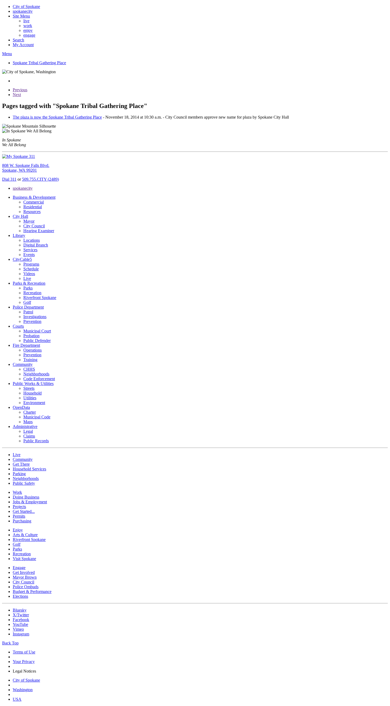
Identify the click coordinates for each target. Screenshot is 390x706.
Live (27, 278)
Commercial (33, 202)
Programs (31, 264)
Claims (29, 436)
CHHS (29, 369)
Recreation (32, 293)
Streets (28, 388)
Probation (31, 335)
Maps (28, 421)
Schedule (31, 269)
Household (32, 393)
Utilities (29, 398)
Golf (27, 302)
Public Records (36, 441)
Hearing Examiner (38, 230)
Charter (29, 412)
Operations (32, 350)
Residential (32, 207)
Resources (32, 211)
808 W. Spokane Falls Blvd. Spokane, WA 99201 (25, 167)
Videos (29, 273)
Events (29, 254)
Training (30, 359)
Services (30, 250)
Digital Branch (35, 245)
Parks (28, 288)
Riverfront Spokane (39, 297)
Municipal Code (36, 417)
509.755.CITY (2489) (40, 179)
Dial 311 (9, 179)
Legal (28, 431)
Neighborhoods (36, 374)
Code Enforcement (39, 378)
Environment (34, 402)
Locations (31, 240)
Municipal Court (37, 331)
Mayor (28, 221)
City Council (34, 226)
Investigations (34, 316)
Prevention (32, 321)
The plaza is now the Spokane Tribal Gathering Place (57, 117)
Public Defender (37, 340)
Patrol (28, 312)
